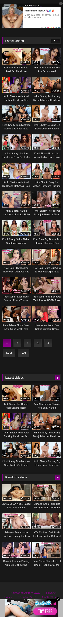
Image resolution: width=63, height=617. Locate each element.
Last (23, 353)
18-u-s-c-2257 (27, 597)
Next (9, 353)
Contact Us (49, 597)
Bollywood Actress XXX (25, 592)
